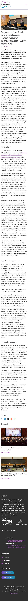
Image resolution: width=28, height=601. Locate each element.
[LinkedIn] (5, 558)
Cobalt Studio (14, 593)
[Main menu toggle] (26, 5)
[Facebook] (1, 419)
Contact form (7, 572)
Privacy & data (8, 577)
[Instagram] (5, 561)
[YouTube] (5, 564)
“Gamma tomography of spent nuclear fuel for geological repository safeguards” (14, 155)
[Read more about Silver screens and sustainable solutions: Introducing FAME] (14, 436)
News (2, 46)
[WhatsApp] (14, 419)
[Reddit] (11, 419)
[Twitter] (8, 419)
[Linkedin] (5, 419)
